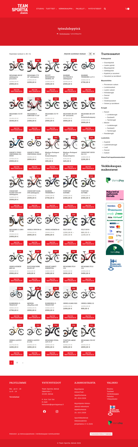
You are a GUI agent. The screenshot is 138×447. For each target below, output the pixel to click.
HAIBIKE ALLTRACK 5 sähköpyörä (68, 77)
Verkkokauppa (113, 394)
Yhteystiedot (94, 9)
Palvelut (110, 396)
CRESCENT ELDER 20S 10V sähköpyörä (15, 193)
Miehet (106, 123)
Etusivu (40, 9)
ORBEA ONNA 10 (87, 303)
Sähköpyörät (109, 71)
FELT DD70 (85, 229)
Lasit (106, 147)
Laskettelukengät (110, 145)
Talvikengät (111, 120)
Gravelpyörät (109, 62)
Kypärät (107, 142)
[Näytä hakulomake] (104, 9)
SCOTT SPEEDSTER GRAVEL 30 (50, 77)
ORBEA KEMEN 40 (52, 229)
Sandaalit (110, 117)
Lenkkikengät (112, 114)
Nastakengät (109, 133)
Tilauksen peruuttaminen (101, 434)
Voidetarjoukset (110, 101)
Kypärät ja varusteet (111, 73)
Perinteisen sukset (111, 84)
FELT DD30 (67, 229)
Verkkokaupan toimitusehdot (48, 434)
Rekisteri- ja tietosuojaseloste (21, 434)
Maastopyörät (109, 68)
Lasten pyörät (109, 65)
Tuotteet (110, 391)
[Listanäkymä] (93, 53)
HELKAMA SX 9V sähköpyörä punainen (15, 77)
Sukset (106, 153)
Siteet (106, 98)
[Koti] (57, 34)
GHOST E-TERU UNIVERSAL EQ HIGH (15, 154)
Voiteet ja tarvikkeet (111, 103)
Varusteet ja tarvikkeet (112, 76)
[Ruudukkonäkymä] (90, 53)
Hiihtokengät (109, 92)
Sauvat (106, 95)
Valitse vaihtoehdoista (16, 90)
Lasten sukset (109, 90)
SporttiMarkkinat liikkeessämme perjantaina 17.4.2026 (83, 421)
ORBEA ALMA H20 (70, 303)
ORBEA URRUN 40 (34, 229)
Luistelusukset (109, 87)
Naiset (106, 112)
